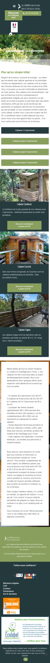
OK (26, 659)
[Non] (46, 654)
